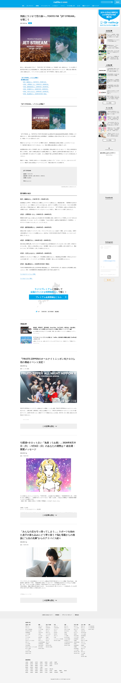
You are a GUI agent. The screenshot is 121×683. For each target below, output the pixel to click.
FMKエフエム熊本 (84, 640)
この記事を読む (48, 426)
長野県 (36, 665)
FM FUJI (47, 640)
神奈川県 (56, 663)
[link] (108, 153)
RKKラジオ (83, 638)
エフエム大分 (83, 643)
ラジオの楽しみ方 (71, 5)
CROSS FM (83, 630)
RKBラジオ (83, 626)
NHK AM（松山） (77, 653)
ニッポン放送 (40, 629)
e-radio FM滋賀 (67, 638)
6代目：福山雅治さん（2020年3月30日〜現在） (35, 94)
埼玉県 (41, 663)
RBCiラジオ (83, 651)
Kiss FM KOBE (66, 637)
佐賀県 (31, 672)
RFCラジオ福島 (28, 648)
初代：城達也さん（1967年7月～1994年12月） (35, 82)
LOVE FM (82, 629)
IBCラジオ (27, 635)
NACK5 (39, 638)
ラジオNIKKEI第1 (91, 626)
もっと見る (109, 103)
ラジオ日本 (40, 635)
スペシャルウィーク (45, 5)
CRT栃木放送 (40, 643)
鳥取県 (36, 670)
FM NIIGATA (48, 627)
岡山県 (26, 670)
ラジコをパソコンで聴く (26, 278)
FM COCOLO (66, 630)
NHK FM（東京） (91, 629)
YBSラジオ (48, 638)
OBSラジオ (83, 642)
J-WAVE (39, 634)
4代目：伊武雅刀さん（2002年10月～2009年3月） (36, 89)
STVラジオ (27, 627)
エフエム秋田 (27, 643)
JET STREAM (50, 311)
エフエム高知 (76, 650)
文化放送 (40, 627)
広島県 (31, 670)
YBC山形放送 (27, 645)
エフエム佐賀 (83, 634)
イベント (63, 5)
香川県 (51, 670)
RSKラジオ (76, 629)
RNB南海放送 (76, 645)
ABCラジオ (66, 626)
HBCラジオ (27, 626)
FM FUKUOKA (83, 632)
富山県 (46, 665)
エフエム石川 (48, 634)
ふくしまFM (27, 650)
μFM (82, 650)
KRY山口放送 (76, 635)
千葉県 (46, 663)
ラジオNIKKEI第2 (91, 627)
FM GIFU (55, 634)
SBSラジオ (56, 635)
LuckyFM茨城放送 (41, 642)
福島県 (55, 662)
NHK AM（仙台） (28, 653)
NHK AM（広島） (77, 651)
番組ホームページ (27, 180)
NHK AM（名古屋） (49, 646)
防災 (23, 5)
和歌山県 (51, 669)
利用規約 (57, 615)
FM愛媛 (75, 646)
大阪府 (26, 669)
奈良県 (46, 669)
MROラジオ (48, 632)
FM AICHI (55, 632)
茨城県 (26, 663)
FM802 (65, 632)
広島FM (75, 634)
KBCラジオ (83, 627)
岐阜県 (31, 667)
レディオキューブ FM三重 (58, 638)
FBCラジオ (48, 635)
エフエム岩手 (27, 637)
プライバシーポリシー (67, 615)
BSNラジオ (48, 626)
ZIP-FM (55, 630)
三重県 (41, 667)
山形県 (51, 662)
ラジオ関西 (66, 635)
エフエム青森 (27, 634)
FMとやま (47, 630)
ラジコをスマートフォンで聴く (28, 274)
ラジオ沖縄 (83, 653)
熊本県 (41, 672)
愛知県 (26, 667)
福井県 (51, 665)
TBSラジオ (40, 626)
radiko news (60, 2)
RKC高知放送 (76, 648)
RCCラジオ (76, 632)
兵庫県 (31, 669)
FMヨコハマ (40, 640)
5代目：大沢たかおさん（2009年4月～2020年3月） (36, 91)
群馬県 (36, 663)
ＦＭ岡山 (75, 630)
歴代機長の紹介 (25, 79)
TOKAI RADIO (56, 627)
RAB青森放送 (27, 632)
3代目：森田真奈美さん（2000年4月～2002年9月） (36, 87)
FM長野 (47, 643)
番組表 (117, 2)
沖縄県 (61, 672)
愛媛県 (60, 670)
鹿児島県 (56, 672)
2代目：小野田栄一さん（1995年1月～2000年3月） (36, 84)
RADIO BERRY (40, 645)
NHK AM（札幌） (28, 651)
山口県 (46, 670)
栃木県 (31, 663)
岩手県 (36, 662)
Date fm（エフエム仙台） (30, 640)
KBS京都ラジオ (67, 640)
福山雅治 (57, 311)
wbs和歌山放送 (67, 643)
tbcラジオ (27, 638)
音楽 (30, 23)
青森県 (31, 662)
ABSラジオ (27, 642)
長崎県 (36, 672)
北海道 (26, 662)
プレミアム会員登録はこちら (49, 297)
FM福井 (47, 637)
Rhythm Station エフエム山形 (31, 646)
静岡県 (36, 667)
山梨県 (31, 665)
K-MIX (55, 637)
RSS (110, 280)
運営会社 (77, 615)
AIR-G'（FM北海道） (29, 629)
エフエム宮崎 (83, 646)
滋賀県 (41, 669)
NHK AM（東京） (41, 648)
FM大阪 (65, 634)
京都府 (36, 669)
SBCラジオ (48, 642)
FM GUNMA (40, 646)
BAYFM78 (40, 637)
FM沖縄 (82, 654)
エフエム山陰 (76, 627)
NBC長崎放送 (83, 635)
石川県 (41, 665)
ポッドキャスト (30, 5)
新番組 (37, 5)
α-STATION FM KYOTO (68, 642)
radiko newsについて (47, 615)
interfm (39, 630)
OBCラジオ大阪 (67, 629)
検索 (111, 2)
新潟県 (26, 665)
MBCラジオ (83, 648)
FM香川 (75, 643)
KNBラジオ (48, 629)
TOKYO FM (44, 311)
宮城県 (41, 662)
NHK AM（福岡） (84, 656)
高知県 (65, 670)
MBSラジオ (66, 627)
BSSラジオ (76, 626)
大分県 (46, 672)
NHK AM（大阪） (67, 645)
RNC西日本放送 (76, 642)
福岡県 (26, 672)
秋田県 (46, 662)
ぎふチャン (56, 629)
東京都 (51, 663)
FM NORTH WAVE (28, 630)
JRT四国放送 (76, 638)
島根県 (41, 670)
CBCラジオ (56, 626)
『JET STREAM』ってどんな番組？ (30, 77)
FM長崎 (82, 637)
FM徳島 (75, 640)
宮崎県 (51, 672)
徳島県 (55, 670)
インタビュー (55, 5)
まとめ (78, 5)
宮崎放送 (82, 645)
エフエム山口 (76, 637)
